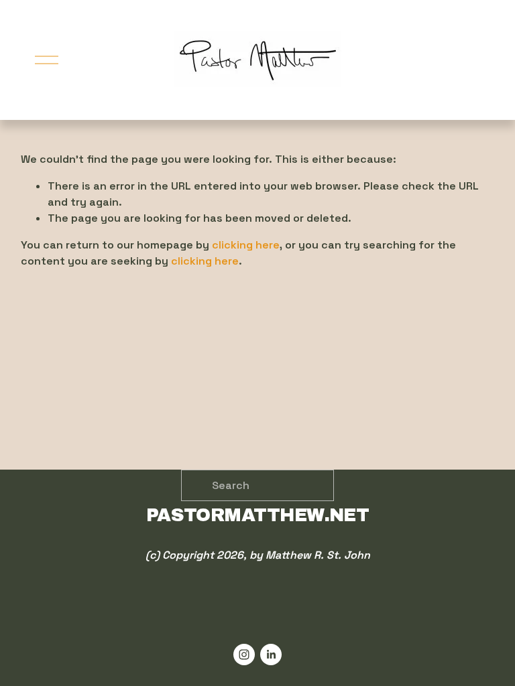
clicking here (246, 245)
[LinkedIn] (271, 654)
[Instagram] (244, 654)
